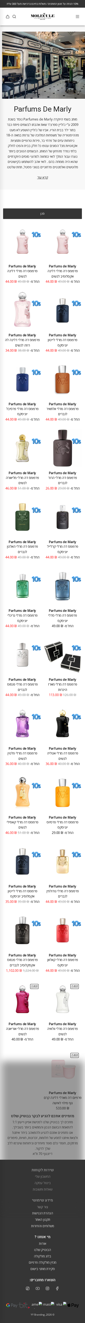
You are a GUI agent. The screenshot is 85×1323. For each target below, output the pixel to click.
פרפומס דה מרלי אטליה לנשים (62, 756)
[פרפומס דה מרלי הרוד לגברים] (62, 448)
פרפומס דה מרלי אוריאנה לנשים (22, 1031)
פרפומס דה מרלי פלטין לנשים (22, 756)
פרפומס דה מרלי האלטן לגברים (22, 549)
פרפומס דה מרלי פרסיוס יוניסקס (62, 825)
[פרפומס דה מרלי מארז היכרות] (62, 654)
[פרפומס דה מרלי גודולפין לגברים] (62, 861)
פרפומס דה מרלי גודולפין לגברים (62, 894)
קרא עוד (42, 177)
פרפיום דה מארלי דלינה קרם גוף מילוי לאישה (62, 1100)
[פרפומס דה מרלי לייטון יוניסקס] (62, 310)
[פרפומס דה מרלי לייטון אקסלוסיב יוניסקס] (22, 861)
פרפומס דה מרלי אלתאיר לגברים (62, 411)
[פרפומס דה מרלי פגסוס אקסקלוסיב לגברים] (22, 930)
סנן (42, 213)
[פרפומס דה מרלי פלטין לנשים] (22, 723)
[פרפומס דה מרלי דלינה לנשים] (22, 241)
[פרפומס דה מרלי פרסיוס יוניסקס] (62, 792)
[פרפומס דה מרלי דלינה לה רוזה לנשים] (22, 310)
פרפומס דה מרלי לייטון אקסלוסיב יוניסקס (22, 894)
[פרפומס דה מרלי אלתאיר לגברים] (62, 379)
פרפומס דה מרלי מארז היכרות (62, 687)
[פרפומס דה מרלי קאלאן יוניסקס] (62, 930)
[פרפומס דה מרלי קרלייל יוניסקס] (62, 517)
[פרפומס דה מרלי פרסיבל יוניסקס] (22, 379)
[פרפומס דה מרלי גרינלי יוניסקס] (22, 585)
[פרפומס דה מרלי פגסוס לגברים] (22, 654)
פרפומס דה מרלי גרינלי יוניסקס (22, 618)
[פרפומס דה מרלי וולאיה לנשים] (62, 999)
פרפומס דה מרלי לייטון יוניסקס (62, 343)
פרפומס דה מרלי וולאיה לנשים (62, 1031)
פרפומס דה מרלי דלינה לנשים (22, 274)
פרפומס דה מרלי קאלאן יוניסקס (62, 962)
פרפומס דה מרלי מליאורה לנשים (22, 480)
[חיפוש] (14, 16)
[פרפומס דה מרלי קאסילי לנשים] (22, 792)
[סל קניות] (7, 16)
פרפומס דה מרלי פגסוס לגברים (22, 687)
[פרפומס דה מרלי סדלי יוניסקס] (62, 585)
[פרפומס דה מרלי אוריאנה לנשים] (22, 999)
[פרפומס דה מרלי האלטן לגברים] (22, 517)
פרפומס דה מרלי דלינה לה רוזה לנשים (22, 343)
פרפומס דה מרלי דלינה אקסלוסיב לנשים (62, 274)
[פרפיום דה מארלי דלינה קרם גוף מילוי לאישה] (62, 1068)
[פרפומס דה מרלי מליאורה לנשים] (22, 448)
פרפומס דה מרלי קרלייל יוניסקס (62, 549)
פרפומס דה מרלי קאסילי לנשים (22, 825)
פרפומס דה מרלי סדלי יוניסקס (62, 618)
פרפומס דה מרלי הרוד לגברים (62, 480)
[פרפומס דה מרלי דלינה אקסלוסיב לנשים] (62, 241)
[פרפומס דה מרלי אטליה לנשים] (62, 723)
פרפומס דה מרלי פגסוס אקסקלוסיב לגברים (22, 962)
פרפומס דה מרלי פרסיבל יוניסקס (22, 411)
